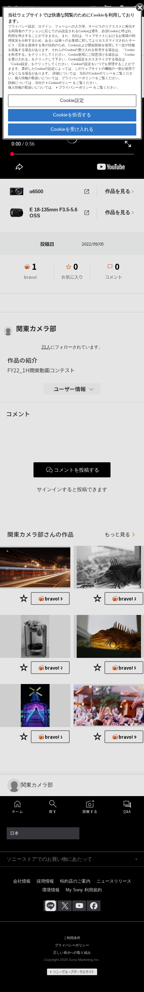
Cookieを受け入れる (72, 129)
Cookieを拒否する (72, 114)
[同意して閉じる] (139, 7)
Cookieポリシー (60, 83)
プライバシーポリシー (75, 87)
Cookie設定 (72, 100)
